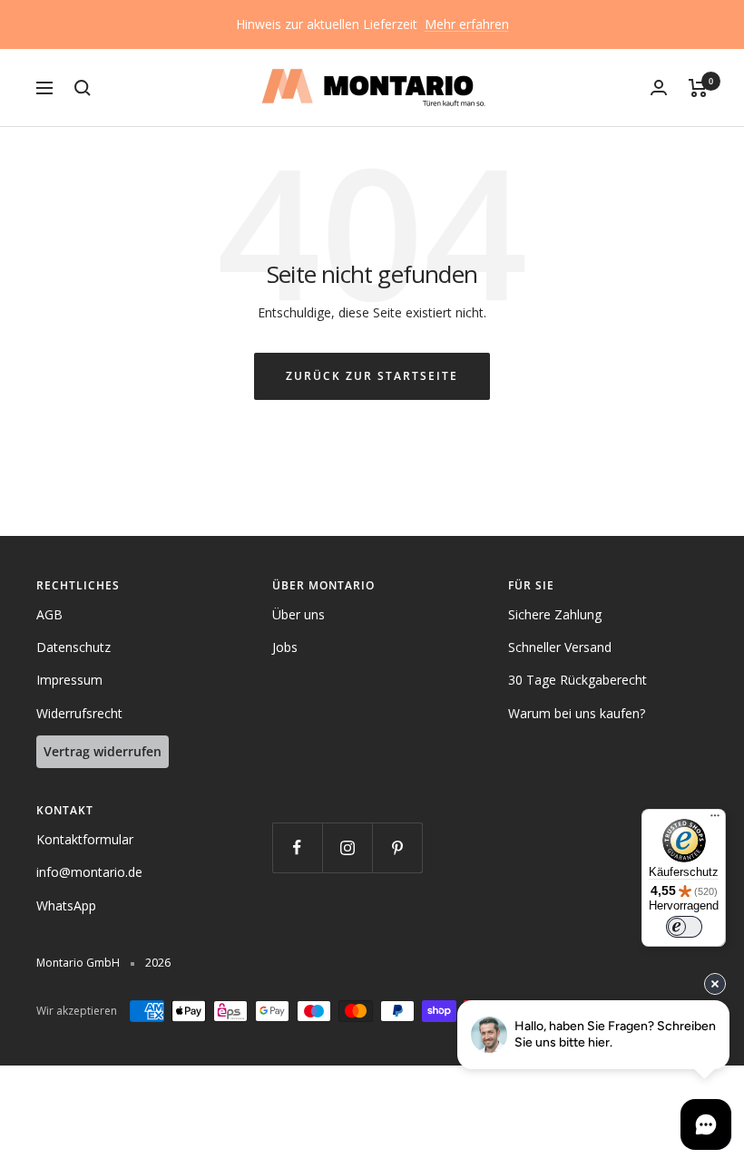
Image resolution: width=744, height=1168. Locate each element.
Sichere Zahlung (555, 614)
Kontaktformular (84, 839)
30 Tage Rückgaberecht (577, 679)
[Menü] (715, 820)
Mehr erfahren (467, 24)
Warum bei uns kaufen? (576, 713)
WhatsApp (66, 905)
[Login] (659, 87)
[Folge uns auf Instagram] (347, 847)
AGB (49, 614)
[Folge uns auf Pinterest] (397, 847)
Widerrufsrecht (79, 713)
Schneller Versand (560, 647)
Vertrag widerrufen (103, 751)
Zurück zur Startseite (372, 376)
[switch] (684, 927)
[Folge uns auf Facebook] (297, 847)
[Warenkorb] (698, 88)
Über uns (298, 614)
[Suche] (82, 88)
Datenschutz (73, 647)
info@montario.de (89, 872)
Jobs (285, 647)
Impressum (69, 679)
